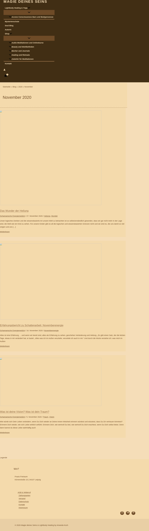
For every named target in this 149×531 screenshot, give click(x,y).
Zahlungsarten (24, 496)
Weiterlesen (5, 232)
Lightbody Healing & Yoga (16, 8)
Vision (51, 417)
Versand (22, 499)
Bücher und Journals (21, 51)
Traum (45, 417)
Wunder (54, 216)
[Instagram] (122, 513)
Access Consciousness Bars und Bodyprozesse (32, 17)
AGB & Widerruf (24, 492)
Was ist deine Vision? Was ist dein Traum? (24, 411)
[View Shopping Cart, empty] (6, 76)
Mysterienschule (12, 22)
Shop (7, 34)
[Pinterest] (133, 513)
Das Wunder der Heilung (14, 210)
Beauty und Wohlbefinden (23, 47)
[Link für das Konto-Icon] (4, 70)
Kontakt (8, 64)
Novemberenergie (51, 331)
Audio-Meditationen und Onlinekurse (27, 43)
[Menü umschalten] (29, 12)
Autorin (8, 30)
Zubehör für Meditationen (23, 59)
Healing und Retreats (21, 55)
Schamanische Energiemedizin (12, 216)
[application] (28, 8)
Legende (3, 458)
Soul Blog (9, 26)
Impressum (23, 508)
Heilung (47, 216)
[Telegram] (128, 513)
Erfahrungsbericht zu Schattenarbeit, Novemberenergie (31, 325)
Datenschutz (24, 502)
